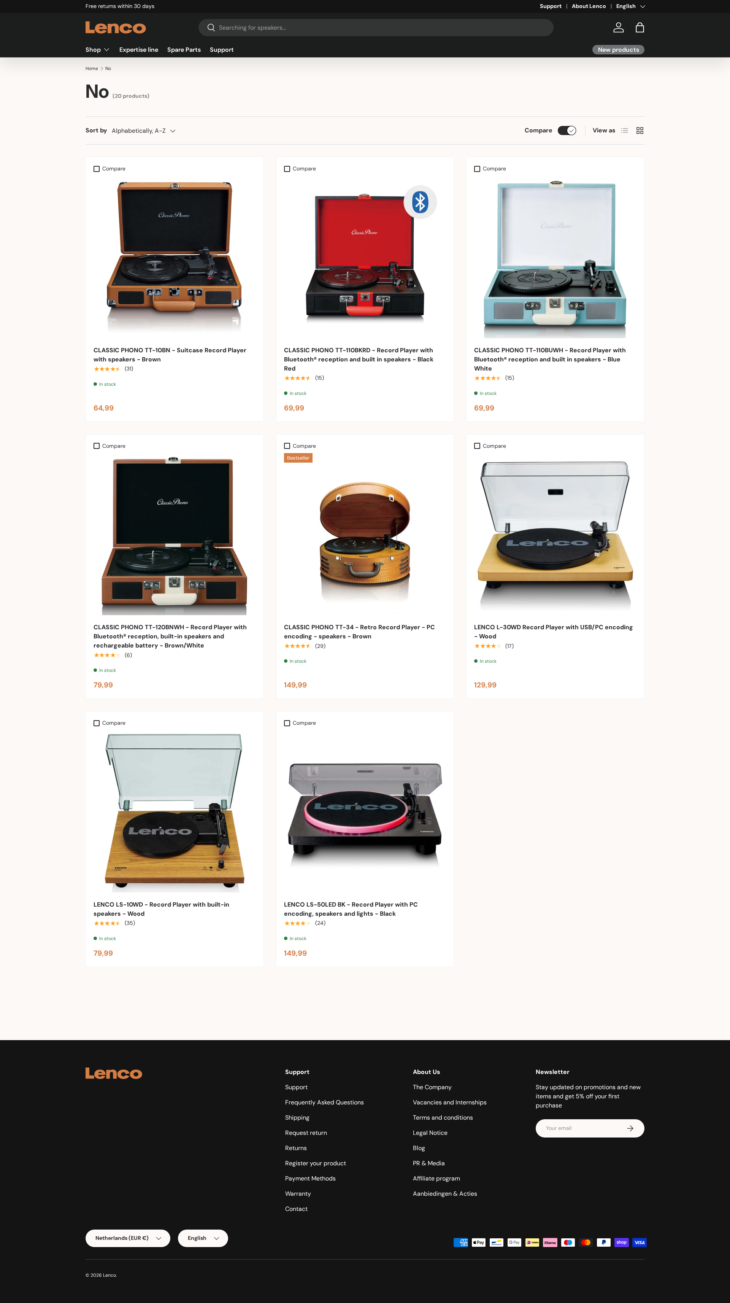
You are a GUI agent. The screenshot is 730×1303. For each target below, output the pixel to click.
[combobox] (376, 27)
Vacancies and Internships (450, 1102)
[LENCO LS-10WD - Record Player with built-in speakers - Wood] (175, 811)
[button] (640, 27)
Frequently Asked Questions (324, 1102)
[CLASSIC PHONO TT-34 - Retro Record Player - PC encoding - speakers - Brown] (365, 534)
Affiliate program (436, 1178)
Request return (306, 1133)
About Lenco (589, 6)
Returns (296, 1148)
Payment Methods (310, 1178)
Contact (296, 1209)
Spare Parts (184, 49)
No (108, 68)
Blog (419, 1148)
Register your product (315, 1163)
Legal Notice (430, 1133)
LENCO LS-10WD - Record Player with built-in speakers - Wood (161, 909)
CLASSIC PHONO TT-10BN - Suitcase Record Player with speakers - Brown (170, 354)
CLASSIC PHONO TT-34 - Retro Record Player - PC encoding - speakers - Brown (359, 631)
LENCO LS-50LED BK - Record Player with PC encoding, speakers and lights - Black (351, 909)
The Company (432, 1087)
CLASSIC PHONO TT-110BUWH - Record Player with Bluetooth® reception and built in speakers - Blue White (550, 359)
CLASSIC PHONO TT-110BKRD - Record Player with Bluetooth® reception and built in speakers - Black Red (358, 359)
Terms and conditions (443, 1118)
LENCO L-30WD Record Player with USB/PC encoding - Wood (553, 631)
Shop (93, 49)
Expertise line (138, 49)
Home (92, 68)
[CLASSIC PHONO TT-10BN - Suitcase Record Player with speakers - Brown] (175, 257)
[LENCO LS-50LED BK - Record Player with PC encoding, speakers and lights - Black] (365, 811)
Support (551, 6)
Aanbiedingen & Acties (445, 1194)
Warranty (298, 1194)
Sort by (96, 130)
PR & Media (429, 1163)
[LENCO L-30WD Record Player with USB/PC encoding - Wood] (555, 534)
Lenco (109, 1275)
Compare (538, 130)
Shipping (297, 1118)
